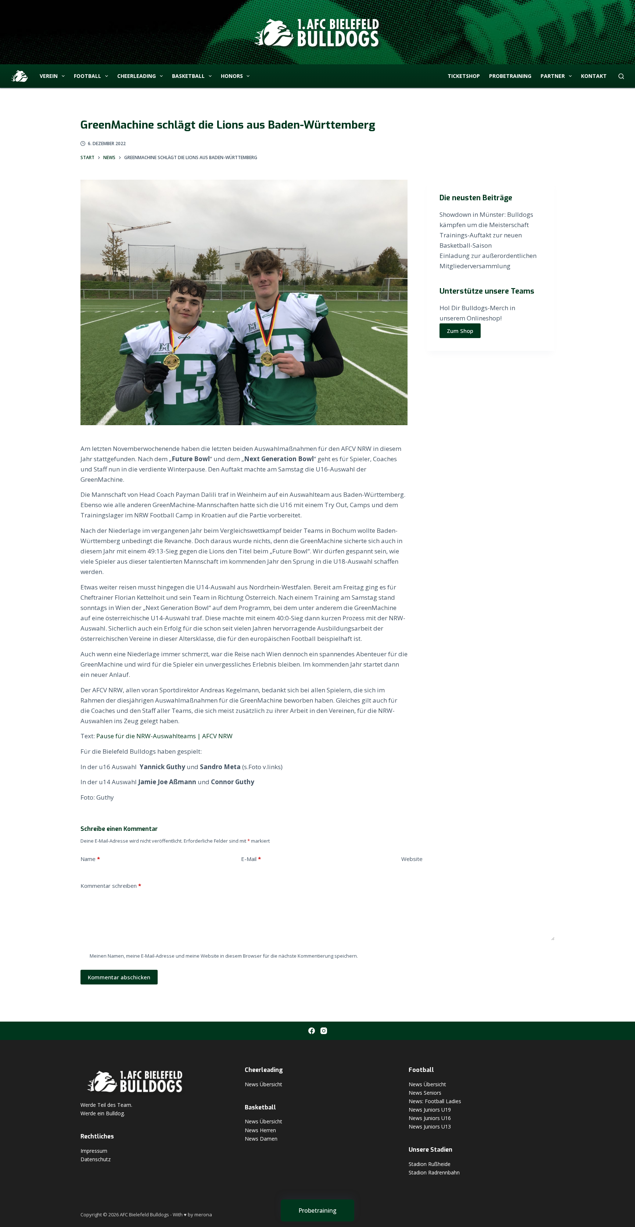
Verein (49, 75)
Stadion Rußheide (430, 1163)
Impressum (93, 1150)
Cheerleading (136, 75)
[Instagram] (323, 1030)
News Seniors (425, 1092)
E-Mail (251, 858)
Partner (553, 75)
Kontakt (594, 75)
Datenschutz (95, 1159)
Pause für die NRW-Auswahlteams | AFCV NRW (164, 736)
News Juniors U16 (430, 1118)
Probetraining (510, 75)
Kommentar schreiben (110, 885)
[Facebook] (311, 1030)
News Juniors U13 (430, 1126)
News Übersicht (263, 1084)
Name (90, 858)
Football (87, 75)
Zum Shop (460, 330)
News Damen (261, 1138)
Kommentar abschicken (119, 977)
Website (412, 858)
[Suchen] (621, 76)
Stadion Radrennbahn (434, 1172)
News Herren (260, 1130)
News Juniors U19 (430, 1109)
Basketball (188, 75)
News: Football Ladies (435, 1101)
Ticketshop (464, 75)
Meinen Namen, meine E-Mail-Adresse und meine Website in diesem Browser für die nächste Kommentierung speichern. (224, 955)
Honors (232, 75)
